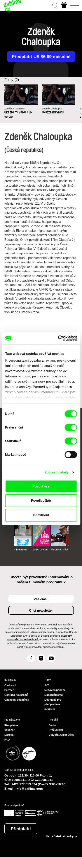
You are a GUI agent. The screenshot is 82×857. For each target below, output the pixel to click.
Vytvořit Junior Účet (61, 734)
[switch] (71, 427)
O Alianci (10, 685)
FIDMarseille (20, 549)
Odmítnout (41, 515)
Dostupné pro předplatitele (52, 702)
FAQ (7, 739)
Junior (53, 725)
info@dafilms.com (29, 788)
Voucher (9, 730)
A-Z (46, 685)
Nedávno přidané (55, 690)
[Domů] (13, 5)
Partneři (9, 690)
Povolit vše (41, 486)
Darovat (9, 734)
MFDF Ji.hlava (40, 549)
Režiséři (49, 709)
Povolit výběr (41, 500)
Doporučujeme (53, 694)
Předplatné (11, 725)
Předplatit (21, 828)
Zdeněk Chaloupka (14, 108)
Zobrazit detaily (57, 472)
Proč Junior (56, 730)
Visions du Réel (59, 549)
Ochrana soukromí (16, 694)
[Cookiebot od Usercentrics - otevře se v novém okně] (58, 338)
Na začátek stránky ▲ (61, 836)
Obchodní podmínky (16, 699)
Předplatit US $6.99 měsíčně (41, 56)
